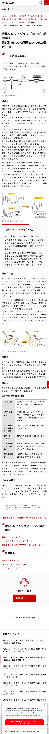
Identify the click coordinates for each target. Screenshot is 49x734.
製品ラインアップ (10, 537)
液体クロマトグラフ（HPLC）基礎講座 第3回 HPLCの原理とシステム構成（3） (24, 659)
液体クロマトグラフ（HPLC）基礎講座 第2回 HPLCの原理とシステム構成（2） (24, 650)
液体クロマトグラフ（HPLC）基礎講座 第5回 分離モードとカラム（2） (24, 676)
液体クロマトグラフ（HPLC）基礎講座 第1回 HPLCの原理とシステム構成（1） (24, 642)
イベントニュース (10, 568)
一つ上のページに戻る (26, 617)
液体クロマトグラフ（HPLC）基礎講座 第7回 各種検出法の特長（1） (24, 692)
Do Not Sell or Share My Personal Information (24, 722)
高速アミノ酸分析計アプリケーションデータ (21, 545)
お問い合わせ (22, 598)
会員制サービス (9, 560)
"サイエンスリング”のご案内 (15, 564)
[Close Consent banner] (45, 704)
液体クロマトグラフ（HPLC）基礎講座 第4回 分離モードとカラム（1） (24, 667)
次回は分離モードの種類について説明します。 (23, 518)
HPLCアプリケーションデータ (15, 541)
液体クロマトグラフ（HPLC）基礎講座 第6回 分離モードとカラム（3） (24, 684)
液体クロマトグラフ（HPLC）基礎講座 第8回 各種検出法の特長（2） (24, 701)
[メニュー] (46, 2)
